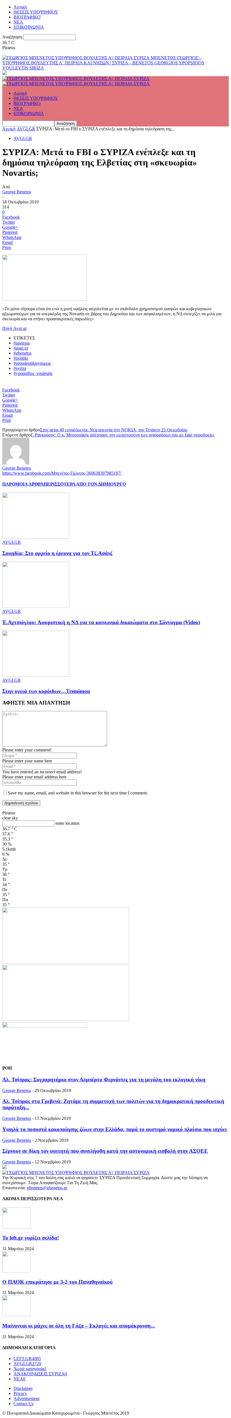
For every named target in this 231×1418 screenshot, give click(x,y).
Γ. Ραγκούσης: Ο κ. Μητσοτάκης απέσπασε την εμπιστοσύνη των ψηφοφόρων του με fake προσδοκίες (122, 434)
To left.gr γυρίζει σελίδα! (30, 1238)
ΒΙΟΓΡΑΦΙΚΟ (27, 17)
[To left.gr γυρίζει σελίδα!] (16, 1227)
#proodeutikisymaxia (32, 363)
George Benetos (16, 191)
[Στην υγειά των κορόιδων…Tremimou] (35, 675)
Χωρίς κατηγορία (30, 1368)
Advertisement (26, 1398)
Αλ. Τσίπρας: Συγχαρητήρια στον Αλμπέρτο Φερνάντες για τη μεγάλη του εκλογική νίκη (103, 1079)
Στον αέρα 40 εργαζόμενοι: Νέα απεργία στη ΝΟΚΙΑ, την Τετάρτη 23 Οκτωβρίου (113, 429)
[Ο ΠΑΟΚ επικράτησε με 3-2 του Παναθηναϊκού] (16, 1271)
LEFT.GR (27, 1358)
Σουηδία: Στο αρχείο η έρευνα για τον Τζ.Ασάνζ (57, 553)
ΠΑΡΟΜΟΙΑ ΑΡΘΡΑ (23, 484)
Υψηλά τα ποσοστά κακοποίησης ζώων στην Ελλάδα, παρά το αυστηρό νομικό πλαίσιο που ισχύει (114, 1129)
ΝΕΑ (18, 22)
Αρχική (20, 6)
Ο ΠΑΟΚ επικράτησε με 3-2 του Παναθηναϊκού (57, 1282)
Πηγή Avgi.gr (14, 328)
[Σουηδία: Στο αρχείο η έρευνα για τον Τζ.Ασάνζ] (35, 537)
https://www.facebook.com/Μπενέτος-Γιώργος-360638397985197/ (61, 473)
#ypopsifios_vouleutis (33, 373)
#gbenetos (23, 353)
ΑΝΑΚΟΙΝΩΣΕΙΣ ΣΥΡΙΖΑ (40, 1373)
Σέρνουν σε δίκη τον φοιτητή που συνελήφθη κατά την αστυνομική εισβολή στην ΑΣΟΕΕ (105, 1151)
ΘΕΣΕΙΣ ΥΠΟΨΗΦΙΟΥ (36, 12)
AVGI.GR (26, 128)
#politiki (21, 358)
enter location (67, 823)
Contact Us (24, 1403)
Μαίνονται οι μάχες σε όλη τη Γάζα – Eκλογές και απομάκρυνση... (78, 1326)
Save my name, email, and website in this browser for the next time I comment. (78, 792)
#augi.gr (21, 348)
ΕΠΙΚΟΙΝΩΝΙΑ (29, 27)
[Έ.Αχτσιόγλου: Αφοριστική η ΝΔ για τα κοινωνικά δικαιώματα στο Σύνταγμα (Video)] (35, 606)
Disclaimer (23, 1388)
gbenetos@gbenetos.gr (47, 1187)
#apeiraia (22, 343)
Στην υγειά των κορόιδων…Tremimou (46, 691)
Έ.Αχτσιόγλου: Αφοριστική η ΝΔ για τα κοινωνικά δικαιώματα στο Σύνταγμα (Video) (101, 622)
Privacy (20, 1393)
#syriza (20, 368)
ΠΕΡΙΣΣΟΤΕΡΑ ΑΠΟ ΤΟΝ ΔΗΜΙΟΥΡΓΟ (85, 484)
